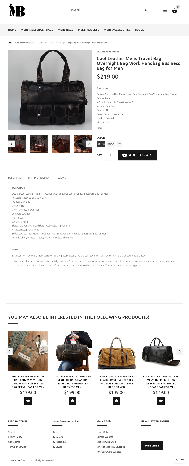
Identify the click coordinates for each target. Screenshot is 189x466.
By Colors (57, 437)
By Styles (57, 446)
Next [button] (89, 144)
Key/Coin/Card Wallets (109, 451)
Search (11, 432)
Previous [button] (11, 144)
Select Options (28, 401)
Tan (119, 144)
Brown (110, 144)
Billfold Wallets (105, 437)
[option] (17, 144)
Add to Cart (140, 155)
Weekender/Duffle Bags (25, 43)
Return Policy (15, 437)
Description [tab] (15, 177)
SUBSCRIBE (152, 445)
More (99, 128)
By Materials (59, 441)
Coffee (101, 144)
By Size (56, 432)
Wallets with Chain (107, 441)
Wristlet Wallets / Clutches (111, 446)
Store (14, 460)
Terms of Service (17, 446)
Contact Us (14, 441)
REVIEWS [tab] (61, 177)
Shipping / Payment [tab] (39, 177)
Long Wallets (104, 432)
